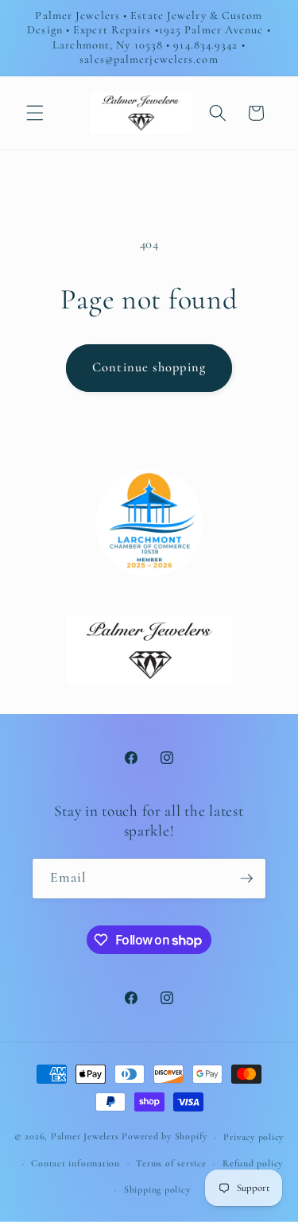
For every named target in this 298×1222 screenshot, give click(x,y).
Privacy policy (253, 1136)
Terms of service (171, 1163)
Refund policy (253, 1163)
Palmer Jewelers (85, 1136)
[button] (35, 113)
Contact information (75, 1163)
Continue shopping (149, 367)
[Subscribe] (246, 878)
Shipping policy (157, 1189)
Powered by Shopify (164, 1136)
